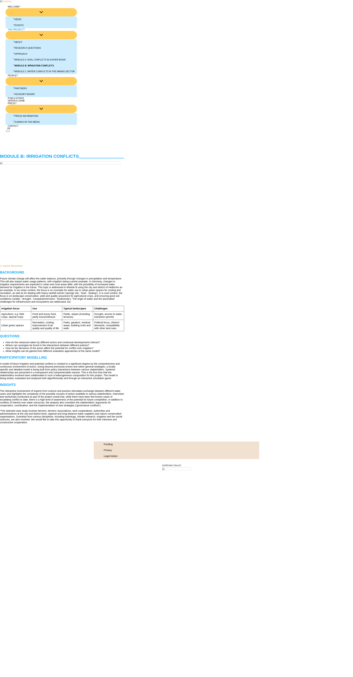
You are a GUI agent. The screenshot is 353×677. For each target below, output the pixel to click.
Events (19, 25)
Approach (21, 54)
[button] (20, 6)
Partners (21, 88)
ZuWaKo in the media (27, 122)
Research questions (28, 48)
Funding (108, 444)
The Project (15, 29)
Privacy (108, 450)
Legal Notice (110, 456)
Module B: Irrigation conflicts (34, 65)
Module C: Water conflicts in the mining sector (45, 71)
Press (11, 103)
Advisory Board (25, 94)
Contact (13, 126)
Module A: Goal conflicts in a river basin (40, 60)
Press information (26, 116)
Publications (16, 98)
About (18, 42)
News (18, 19)
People (12, 75)
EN (8, 131)
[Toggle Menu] (41, 12)
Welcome (13, 7)
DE (8, 128)
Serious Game (16, 101)
